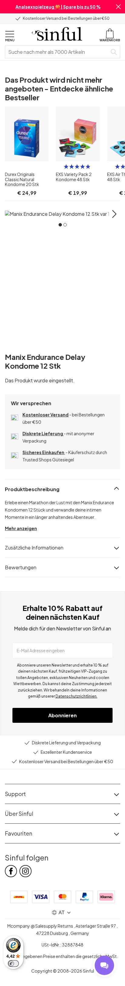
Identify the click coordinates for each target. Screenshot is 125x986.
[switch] (13, 963)
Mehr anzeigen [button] (21, 528)
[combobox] (57, 52)
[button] (118, 6)
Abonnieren (62, 715)
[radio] (66, 166)
